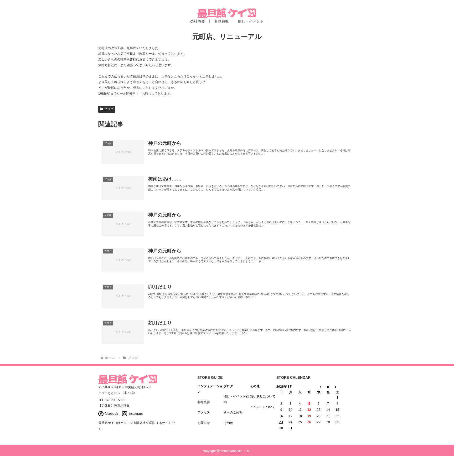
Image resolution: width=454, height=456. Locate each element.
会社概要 (203, 402)
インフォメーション (210, 389)
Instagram (135, 414)
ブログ (108, 109)
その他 (228, 423)
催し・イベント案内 (236, 399)
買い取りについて (262, 396)
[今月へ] (328, 387)
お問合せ (203, 423)
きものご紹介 (233, 412)
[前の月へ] (318, 387)
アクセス (203, 412)
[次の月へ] (337, 387)
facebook (111, 414)
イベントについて (262, 407)
